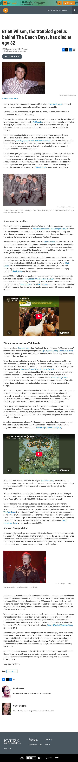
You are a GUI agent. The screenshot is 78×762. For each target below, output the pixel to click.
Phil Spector (37, 122)
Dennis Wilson (49, 242)
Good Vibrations (47, 480)
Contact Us (48, 739)
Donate (70, 3)
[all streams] (75, 10)
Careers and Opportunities (33, 739)
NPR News (12, 671)
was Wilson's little (37, 369)
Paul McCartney (40, 284)
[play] (5, 10)
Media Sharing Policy (35, 745)
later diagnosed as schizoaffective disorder (33, 140)
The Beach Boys (55, 104)
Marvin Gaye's (48, 427)
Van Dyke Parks (9, 512)
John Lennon (25, 284)
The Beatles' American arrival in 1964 (39, 279)
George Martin (23, 348)
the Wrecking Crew (59, 377)
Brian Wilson (40, 167)
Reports (47, 744)
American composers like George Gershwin (50, 229)
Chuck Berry (17, 271)
